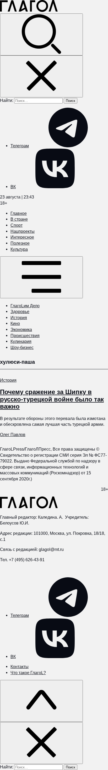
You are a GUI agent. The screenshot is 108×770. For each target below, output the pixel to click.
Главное (18, 213)
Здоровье (19, 311)
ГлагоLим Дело (25, 305)
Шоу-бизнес (22, 347)
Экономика (21, 329)
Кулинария (20, 341)
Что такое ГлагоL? (28, 672)
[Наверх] (41, 701)
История (18, 317)
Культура (19, 249)
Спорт (16, 225)
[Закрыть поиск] (41, 76)
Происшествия (25, 335)
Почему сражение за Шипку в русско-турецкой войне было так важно (52, 399)
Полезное (20, 243)
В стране (19, 219)
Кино (15, 323)
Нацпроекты (22, 231)
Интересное (22, 237)
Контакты (19, 666)
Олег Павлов (12, 434)
